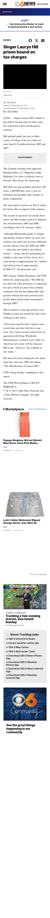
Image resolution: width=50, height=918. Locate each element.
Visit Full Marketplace (37, 409)
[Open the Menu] (4, 4)
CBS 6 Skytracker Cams (21, 651)
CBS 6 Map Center (18, 647)
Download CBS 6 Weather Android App (21, 676)
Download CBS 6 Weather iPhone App (21, 663)
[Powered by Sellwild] (43, 574)
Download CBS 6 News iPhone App (24, 657)
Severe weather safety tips (23, 643)
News (7, 40)
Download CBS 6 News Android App (24, 670)
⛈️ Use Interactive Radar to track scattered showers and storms (25, 25)
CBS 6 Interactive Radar (21, 639)
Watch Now (42, 4)
